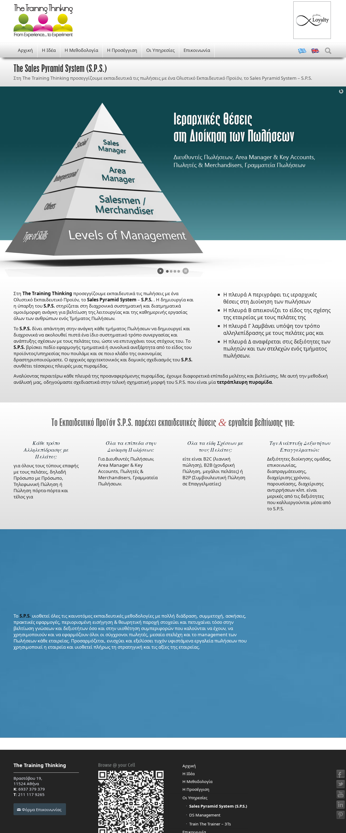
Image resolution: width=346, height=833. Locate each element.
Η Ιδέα (49, 50)
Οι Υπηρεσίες (160, 50)
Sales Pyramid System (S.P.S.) (218, 806)
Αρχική (25, 50)
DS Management (204, 815)
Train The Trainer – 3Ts (210, 824)
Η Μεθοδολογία (81, 50)
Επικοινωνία (197, 50)
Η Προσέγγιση (122, 50)
